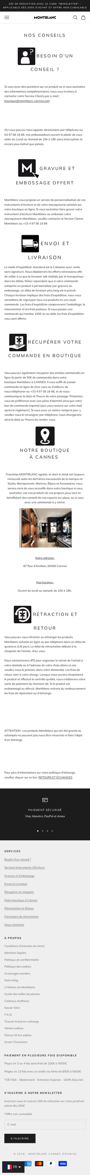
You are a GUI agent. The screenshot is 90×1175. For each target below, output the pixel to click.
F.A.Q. (8, 1014)
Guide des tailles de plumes (22, 994)
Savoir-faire (12, 1007)
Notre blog (11, 980)
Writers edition (14, 1028)
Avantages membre (17, 973)
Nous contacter (14, 924)
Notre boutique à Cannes (20, 900)
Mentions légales (15, 952)
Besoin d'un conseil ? (17, 859)
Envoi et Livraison (15, 884)
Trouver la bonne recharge (21, 1021)
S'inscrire (20, 1138)
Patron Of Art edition (18, 1035)
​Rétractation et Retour (19, 908)
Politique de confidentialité (21, 959)
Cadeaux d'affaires (16, 1001)
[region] (45, 810)
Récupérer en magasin (19, 892)
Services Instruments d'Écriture (24, 867)
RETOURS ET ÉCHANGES (55, 777)
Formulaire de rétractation (21, 916)
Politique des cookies (17, 966)
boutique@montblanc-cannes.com (27, 101)
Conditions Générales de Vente (24, 946)
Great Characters (15, 1042)
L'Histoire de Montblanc (19, 987)
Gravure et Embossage (19, 875)
